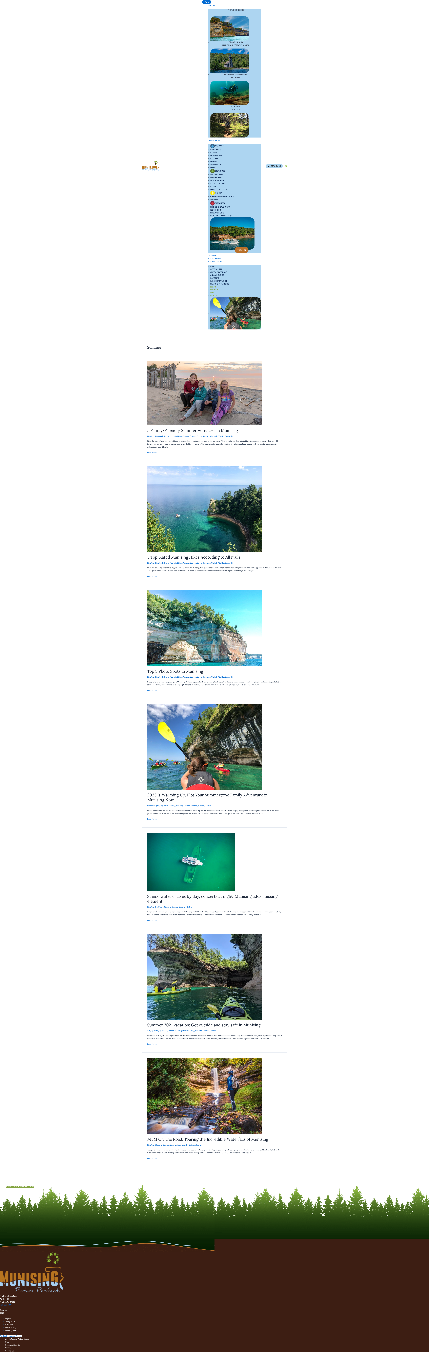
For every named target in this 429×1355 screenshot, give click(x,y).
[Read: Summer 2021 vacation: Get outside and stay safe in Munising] (204, 977)
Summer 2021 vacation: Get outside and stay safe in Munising (204, 1025)
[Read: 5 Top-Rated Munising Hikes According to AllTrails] (204, 509)
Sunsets (201, 806)
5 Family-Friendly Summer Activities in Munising (192, 430)
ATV (148, 1031)
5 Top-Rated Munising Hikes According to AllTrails (193, 557)
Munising (185, 436)
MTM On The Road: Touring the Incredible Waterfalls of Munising (207, 1139)
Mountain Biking (176, 436)
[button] (274, 166)
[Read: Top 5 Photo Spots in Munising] (204, 628)
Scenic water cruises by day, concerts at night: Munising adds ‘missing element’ (212, 899)
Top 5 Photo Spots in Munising (175, 671)
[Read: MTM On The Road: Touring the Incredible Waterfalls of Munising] (204, 1096)
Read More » (152, 452)
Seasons (193, 436)
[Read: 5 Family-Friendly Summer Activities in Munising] (204, 393)
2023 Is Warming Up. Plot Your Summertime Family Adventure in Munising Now (207, 797)
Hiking (166, 436)
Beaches (150, 806)
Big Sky (157, 806)
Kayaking (172, 806)
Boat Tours (159, 907)
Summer (206, 436)
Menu (207, 2)
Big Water (151, 436)
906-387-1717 (5, 1305)
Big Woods (159, 436)
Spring (199, 436)
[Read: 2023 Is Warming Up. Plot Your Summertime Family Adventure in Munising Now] (204, 747)
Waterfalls (214, 436)
